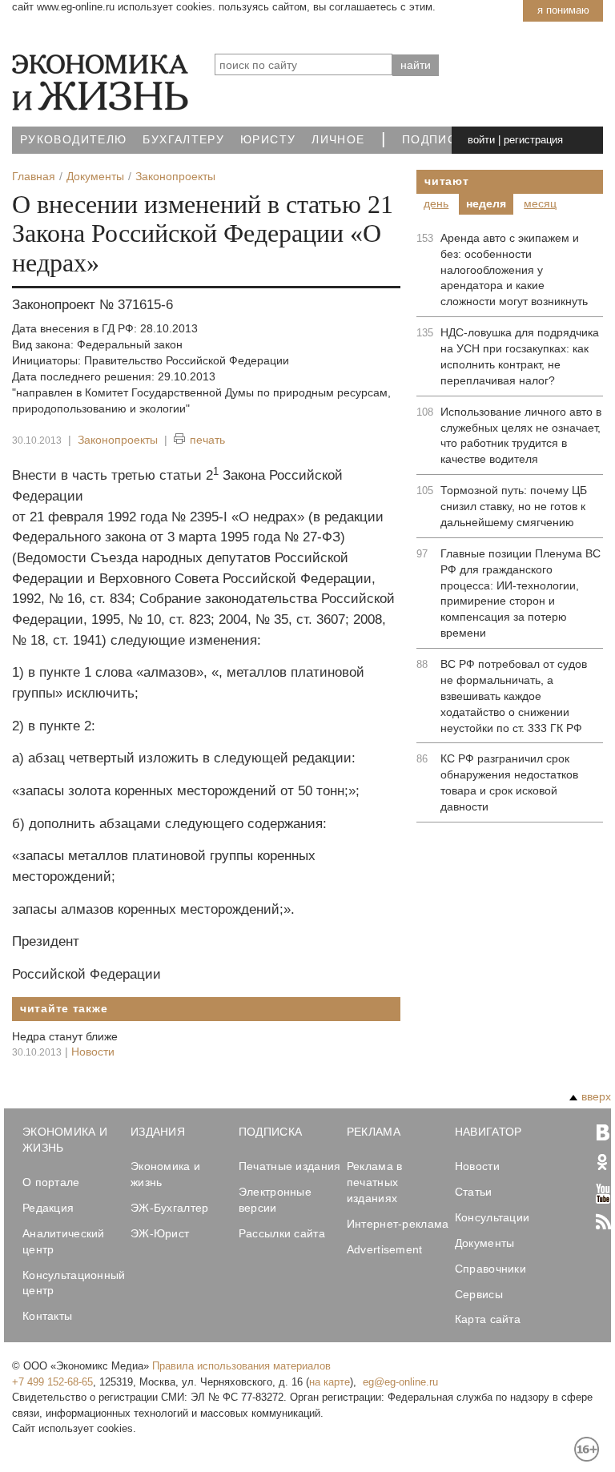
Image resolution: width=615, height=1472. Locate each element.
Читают (446, 181)
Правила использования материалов (241, 1366)
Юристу (267, 140)
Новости (93, 1051)
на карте (329, 1382)
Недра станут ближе (65, 1036)
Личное (338, 140)
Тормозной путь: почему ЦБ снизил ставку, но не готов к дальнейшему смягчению (513, 506)
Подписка (437, 140)
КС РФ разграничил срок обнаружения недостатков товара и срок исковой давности (509, 782)
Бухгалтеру (183, 140)
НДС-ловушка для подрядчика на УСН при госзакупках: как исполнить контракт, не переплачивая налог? (519, 356)
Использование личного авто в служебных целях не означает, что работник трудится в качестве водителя (520, 435)
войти (481, 140)
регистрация (533, 140)
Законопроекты (118, 439)
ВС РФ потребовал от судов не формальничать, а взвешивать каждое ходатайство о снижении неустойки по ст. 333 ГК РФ (513, 696)
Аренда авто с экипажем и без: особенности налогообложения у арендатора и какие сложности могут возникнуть (514, 269)
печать (207, 439)
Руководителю (73, 140)
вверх (596, 1096)
